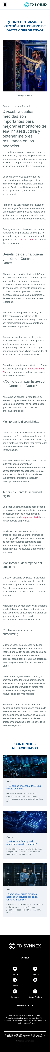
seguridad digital (31, 517)
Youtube (15, 974)
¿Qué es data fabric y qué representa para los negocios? (21, 843)
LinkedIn (15, 986)
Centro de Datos (25, 239)
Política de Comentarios (25, 1041)
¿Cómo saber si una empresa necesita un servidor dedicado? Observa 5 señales (22, 897)
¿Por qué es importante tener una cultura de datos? (23, 787)
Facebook (35, 974)
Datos (29, 95)
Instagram (15, 997)
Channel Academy (35, 997)
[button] (5, 4)
